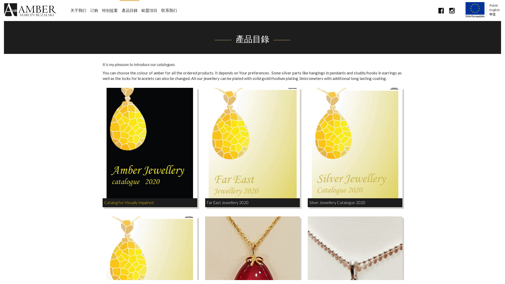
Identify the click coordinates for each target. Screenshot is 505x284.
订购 (94, 10)
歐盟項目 (149, 10)
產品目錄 (130, 10)
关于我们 (78, 10)
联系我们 (169, 10)
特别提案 (110, 10)
